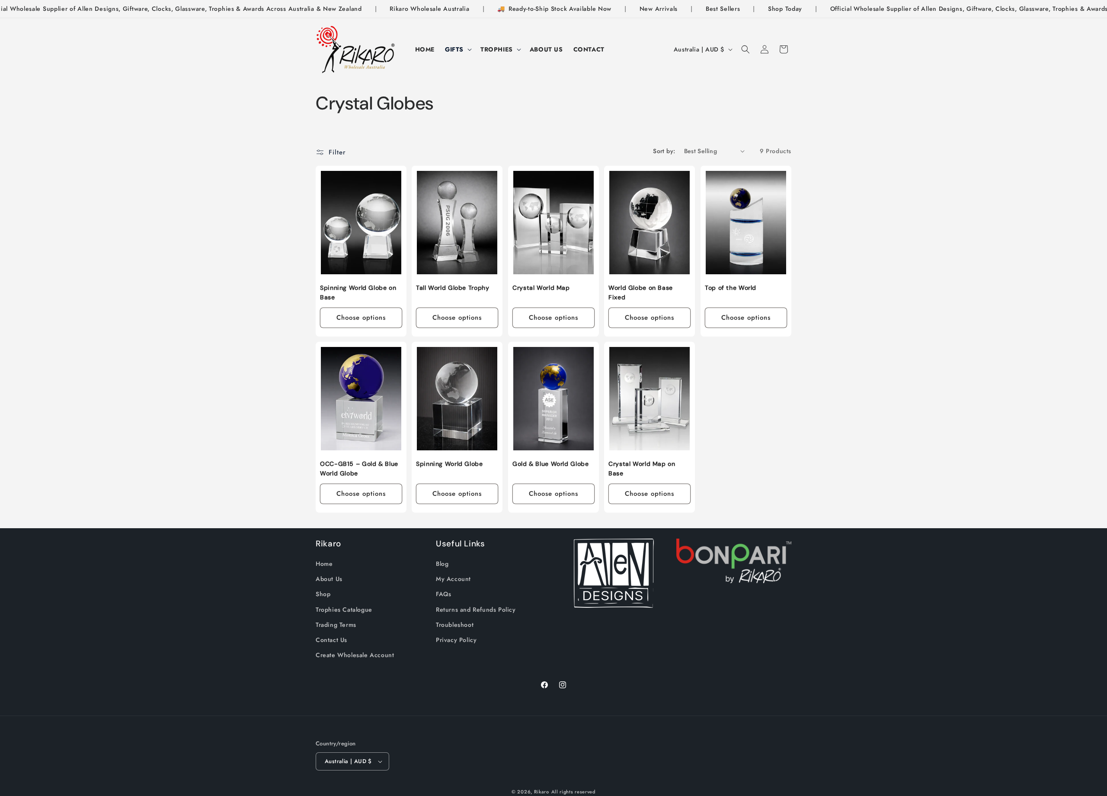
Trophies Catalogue (344, 609)
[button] (457, 49)
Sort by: (664, 151)
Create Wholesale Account (355, 655)
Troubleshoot (455, 624)
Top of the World (730, 288)
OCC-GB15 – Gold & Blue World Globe (359, 468)
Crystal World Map (541, 288)
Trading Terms (336, 624)
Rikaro (541, 791)
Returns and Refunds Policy (476, 609)
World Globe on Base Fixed (640, 292)
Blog (442, 563)
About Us (329, 579)
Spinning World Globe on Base (358, 292)
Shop (323, 594)
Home (324, 563)
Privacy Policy (456, 640)
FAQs (443, 594)
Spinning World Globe (449, 464)
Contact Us (331, 640)
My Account (453, 579)
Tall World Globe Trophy (453, 288)
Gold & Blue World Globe (550, 464)
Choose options (361, 317)
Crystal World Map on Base (641, 468)
